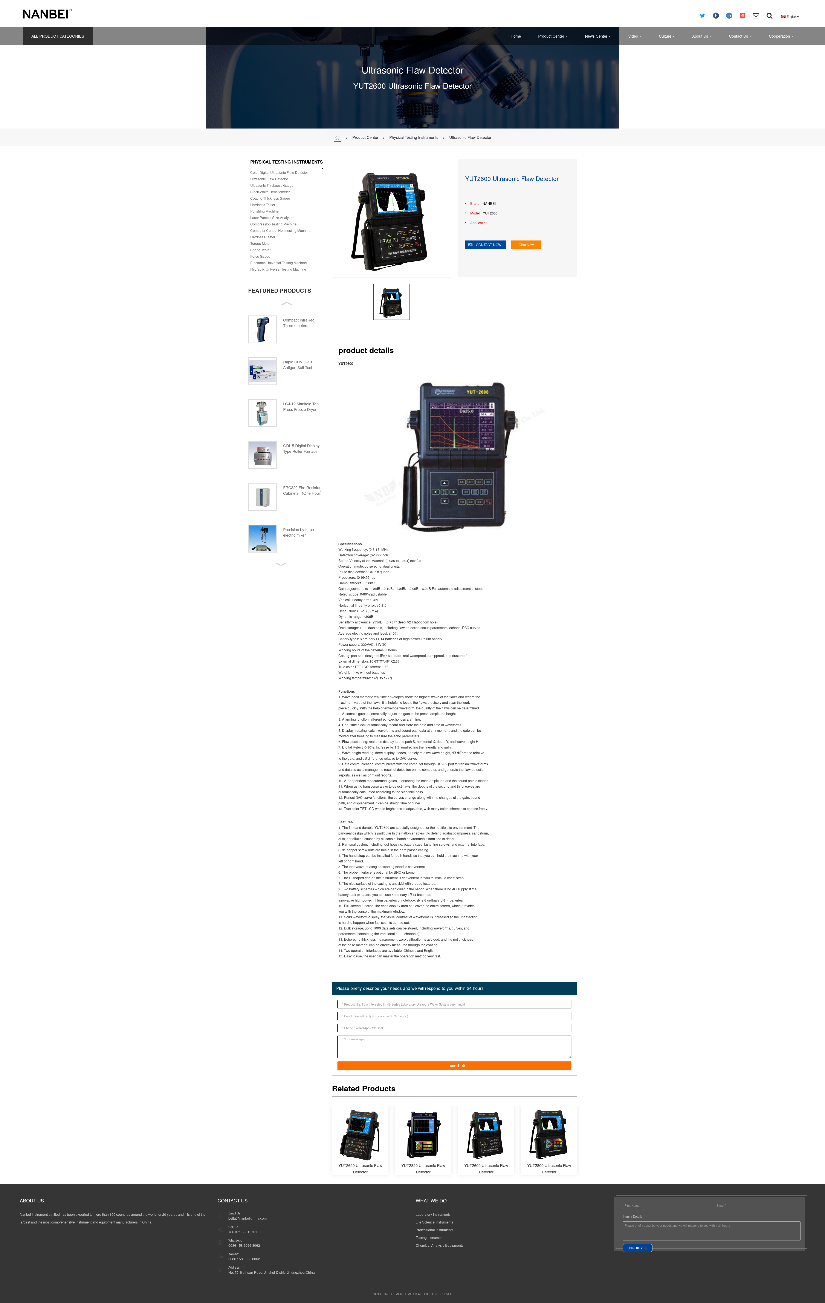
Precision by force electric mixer (298, 532)
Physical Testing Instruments (413, 137)
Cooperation (780, 36)
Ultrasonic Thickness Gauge (271, 185)
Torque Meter (260, 243)
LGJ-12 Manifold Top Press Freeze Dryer (301, 406)
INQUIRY (635, 1247)
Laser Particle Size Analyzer (271, 217)
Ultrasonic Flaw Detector (470, 137)
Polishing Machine (264, 211)
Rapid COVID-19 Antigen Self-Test (297, 364)
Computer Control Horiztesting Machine (280, 230)
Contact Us (739, 36)
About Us (700, 36)
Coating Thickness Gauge (270, 198)
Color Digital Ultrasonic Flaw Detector (279, 172)
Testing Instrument (429, 1237)
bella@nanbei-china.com (247, 1218)
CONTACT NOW (488, 244)
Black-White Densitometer (270, 191)
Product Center (551, 36)
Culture (665, 36)
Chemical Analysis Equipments (439, 1245)
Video (633, 36)
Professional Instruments (434, 1229)
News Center (596, 36)
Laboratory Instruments (433, 1214)
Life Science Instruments (434, 1222)
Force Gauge (260, 256)
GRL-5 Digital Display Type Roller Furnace (301, 448)
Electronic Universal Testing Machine (278, 262)
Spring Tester (260, 249)
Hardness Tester (262, 204)
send (454, 1065)
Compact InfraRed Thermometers (299, 322)
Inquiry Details (632, 1216)
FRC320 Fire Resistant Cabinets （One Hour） (303, 490)
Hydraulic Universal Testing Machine (278, 269)
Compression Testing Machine (273, 224)
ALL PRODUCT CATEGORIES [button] (57, 36)
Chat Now (526, 244)
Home (516, 36)
